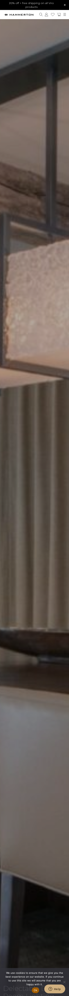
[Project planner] (52, 14)
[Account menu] (46, 14)
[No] (64, 982)
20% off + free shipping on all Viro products (31, 5)
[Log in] (46, 14)
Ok (35, 990)
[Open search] (41, 14)
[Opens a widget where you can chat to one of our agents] (54, 989)
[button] (59, 14)
